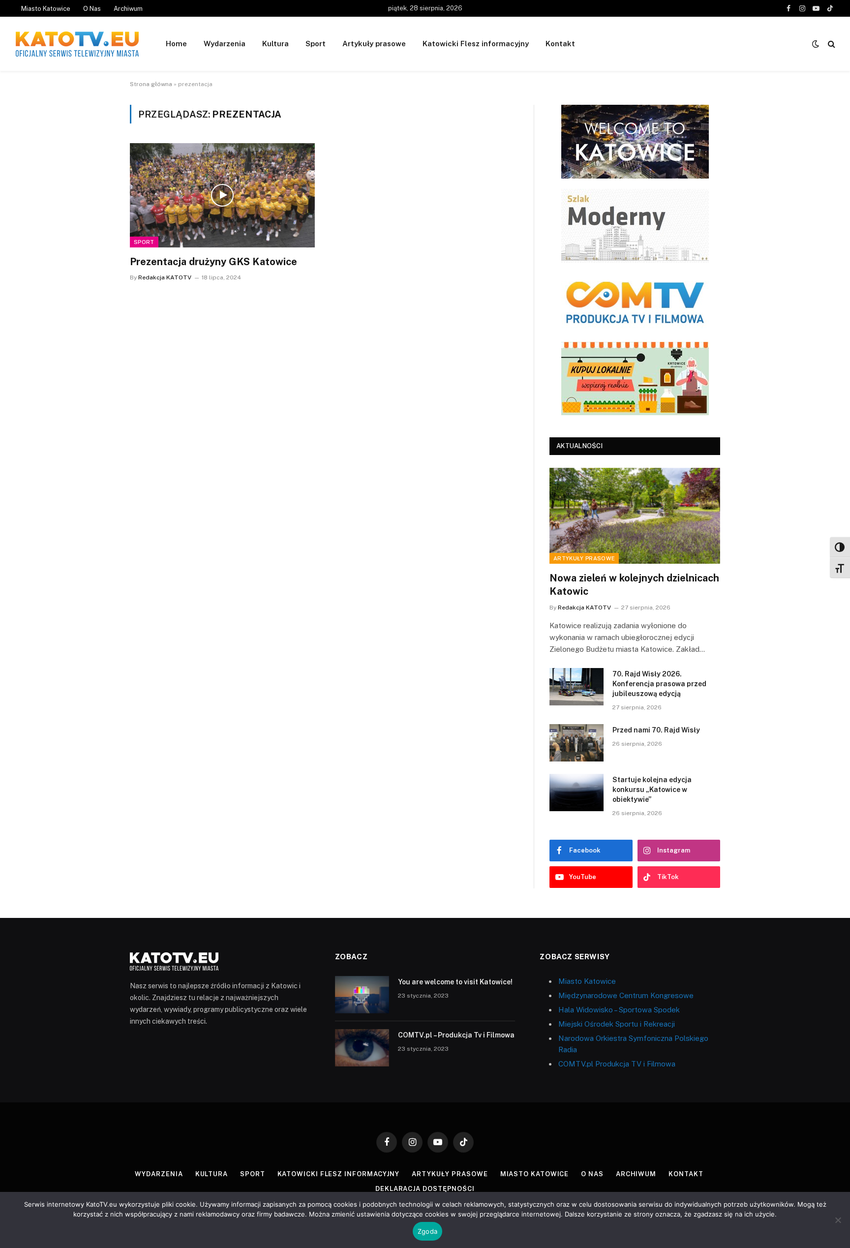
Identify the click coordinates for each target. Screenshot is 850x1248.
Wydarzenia (224, 43)
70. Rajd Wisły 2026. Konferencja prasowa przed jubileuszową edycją (659, 684)
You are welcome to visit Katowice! (455, 982)
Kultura (275, 43)
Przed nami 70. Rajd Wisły (656, 730)
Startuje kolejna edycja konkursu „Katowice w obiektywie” (652, 789)
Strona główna (151, 84)
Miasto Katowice (45, 8)
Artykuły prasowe (374, 43)
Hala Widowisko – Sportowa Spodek (619, 1009)
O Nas (92, 8)
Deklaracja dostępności (425, 1188)
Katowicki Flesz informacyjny (476, 43)
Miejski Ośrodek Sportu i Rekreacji (616, 1024)
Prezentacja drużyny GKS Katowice (213, 262)
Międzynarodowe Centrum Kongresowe (626, 995)
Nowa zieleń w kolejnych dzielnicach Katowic (634, 584)
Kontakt (560, 43)
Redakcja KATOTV (164, 277)
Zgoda (427, 1231)
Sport (315, 43)
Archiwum (128, 8)
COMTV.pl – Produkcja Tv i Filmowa (456, 1035)
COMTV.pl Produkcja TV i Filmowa (616, 1064)
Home (176, 43)
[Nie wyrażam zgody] (838, 1220)
